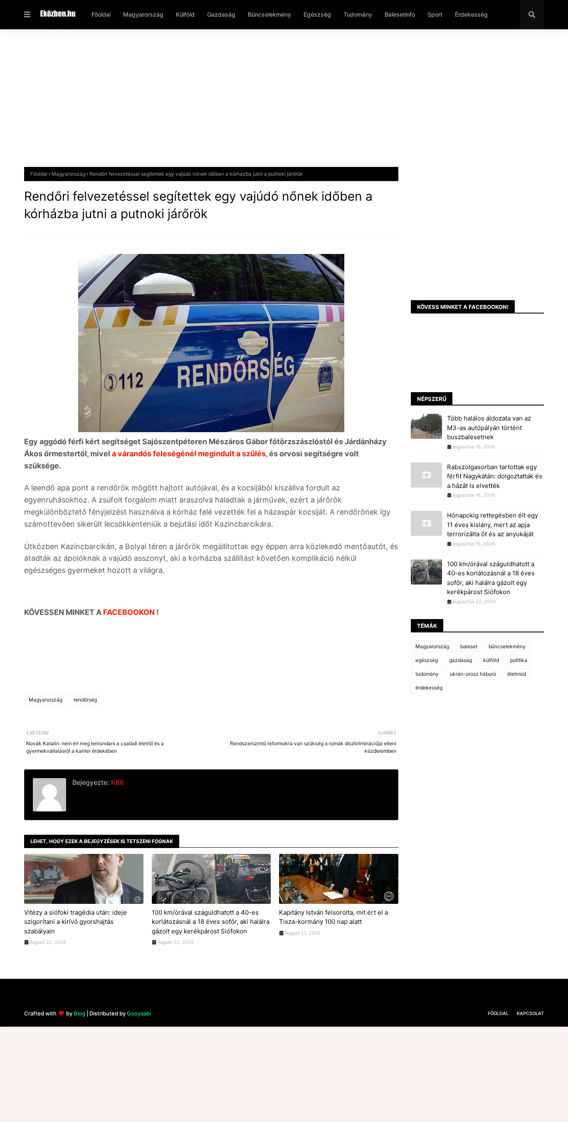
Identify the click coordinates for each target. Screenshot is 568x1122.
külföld (491, 660)
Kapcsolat (530, 1013)
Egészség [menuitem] (317, 14)
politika (518, 660)
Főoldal (38, 174)
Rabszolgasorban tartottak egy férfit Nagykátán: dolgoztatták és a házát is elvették (494, 476)
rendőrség (85, 700)
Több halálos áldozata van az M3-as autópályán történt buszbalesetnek (489, 427)
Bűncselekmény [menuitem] (269, 14)
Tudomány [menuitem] (357, 14)
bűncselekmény (507, 646)
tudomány (427, 674)
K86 (116, 782)
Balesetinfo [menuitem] (400, 14)
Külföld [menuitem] (185, 14)
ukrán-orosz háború (473, 674)
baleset (468, 646)
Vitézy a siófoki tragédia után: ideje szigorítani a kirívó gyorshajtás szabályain (75, 921)
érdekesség (428, 687)
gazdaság (460, 660)
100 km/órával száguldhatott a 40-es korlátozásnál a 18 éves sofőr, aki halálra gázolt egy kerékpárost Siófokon (210, 921)
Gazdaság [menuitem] (221, 14)
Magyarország (68, 174)
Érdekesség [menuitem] (471, 14)
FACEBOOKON (129, 612)
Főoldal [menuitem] (101, 14)
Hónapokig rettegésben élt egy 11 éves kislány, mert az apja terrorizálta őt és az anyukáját (492, 524)
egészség (426, 660)
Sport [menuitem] (434, 14)
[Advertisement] (273, 104)
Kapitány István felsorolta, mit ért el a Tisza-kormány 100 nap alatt (333, 917)
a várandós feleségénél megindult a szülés (188, 453)
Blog (79, 1013)
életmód (516, 674)
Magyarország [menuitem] (143, 14)
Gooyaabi (139, 1013)
